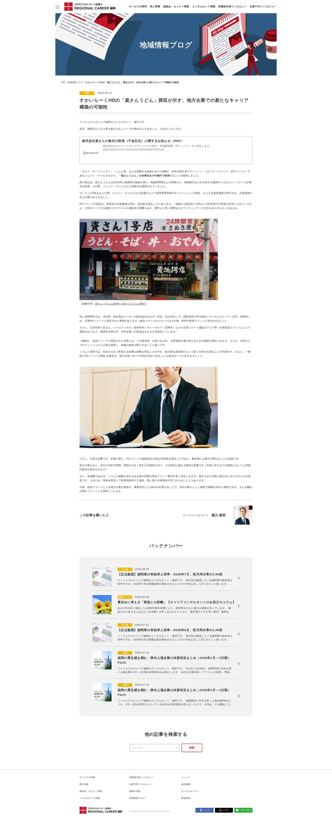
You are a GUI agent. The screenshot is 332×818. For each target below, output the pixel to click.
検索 (192, 747)
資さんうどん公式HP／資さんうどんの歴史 (120, 303)
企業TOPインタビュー (263, 6)
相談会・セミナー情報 (176, 6)
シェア (206, 810)
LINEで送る (245, 810)
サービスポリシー (190, 791)
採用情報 (185, 798)
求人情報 (155, 6)
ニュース (185, 777)
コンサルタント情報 (203, 6)
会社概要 (185, 784)
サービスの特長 (138, 6)
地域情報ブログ (75, 82)
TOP (63, 82)
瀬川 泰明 (218, 515)
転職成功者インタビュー (232, 6)
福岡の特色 (135, 791)
